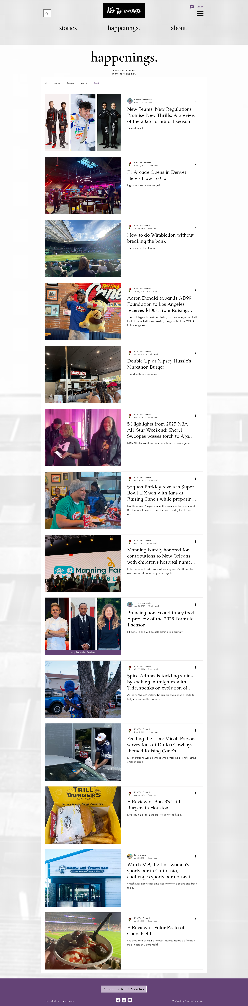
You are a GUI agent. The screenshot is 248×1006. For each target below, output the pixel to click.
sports (57, 83)
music (84, 83)
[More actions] (197, 101)
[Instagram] (124, 1000)
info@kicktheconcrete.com (60, 1001)
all (46, 83)
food (96, 83)
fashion (70, 83)
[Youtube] (130, 1000)
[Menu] (200, 13)
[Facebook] (118, 1000)
